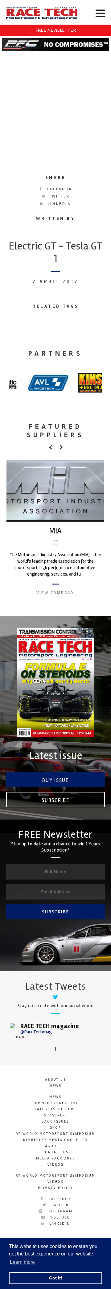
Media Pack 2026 (55, 1158)
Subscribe (55, 800)
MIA (55, 531)
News (55, 1085)
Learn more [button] (22, 1262)
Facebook (58, 189)
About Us (55, 1079)
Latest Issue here (55, 1109)
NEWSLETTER (55, 30)
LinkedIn (58, 204)
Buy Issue (55, 780)
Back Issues (55, 1121)
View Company (55, 592)
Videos (55, 1164)
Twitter (58, 196)
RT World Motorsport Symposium (56, 1133)
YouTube (59, 1217)
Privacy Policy (55, 1188)
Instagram (59, 1211)
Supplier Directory (55, 1103)
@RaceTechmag (36, 1032)
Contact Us (56, 1152)
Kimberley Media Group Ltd (55, 1140)
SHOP (55, 1127)
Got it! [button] (55, 1277)
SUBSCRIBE (55, 912)
